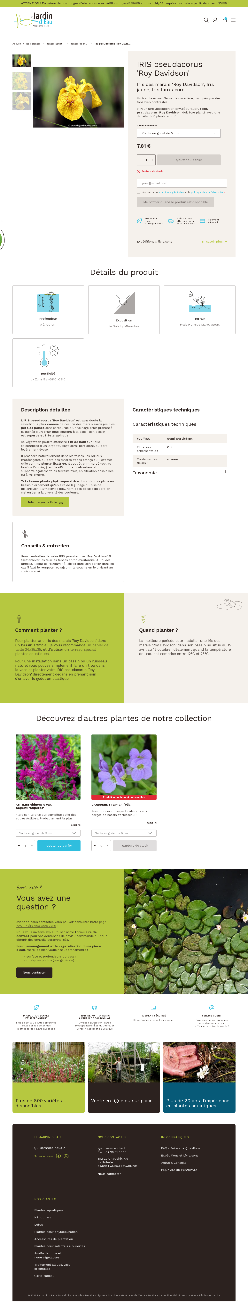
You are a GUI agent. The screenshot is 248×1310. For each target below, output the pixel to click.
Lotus (38, 1224)
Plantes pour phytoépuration (56, 1232)
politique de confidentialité (207, 192)
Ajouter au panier (189, 160)
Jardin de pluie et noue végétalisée (47, 1255)
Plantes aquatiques (48, 1210)
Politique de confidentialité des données (172, 1295)
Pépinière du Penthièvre (179, 1170)
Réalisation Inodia (209, 1295)
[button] (224, 20)
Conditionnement (147, 125)
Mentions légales (95, 1295)
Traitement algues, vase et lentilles (52, 1267)
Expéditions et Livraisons (179, 1155)
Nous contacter (109, 1174)
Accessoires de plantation (53, 1239)
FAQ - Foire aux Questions (180, 1148)
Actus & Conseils (173, 1163)
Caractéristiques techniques (164, 424)
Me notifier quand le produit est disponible (175, 202)
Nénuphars (42, 1217)
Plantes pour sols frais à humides (59, 1246)
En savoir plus (212, 241)
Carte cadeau (44, 1276)
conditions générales (171, 192)
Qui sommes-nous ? (49, 1148)
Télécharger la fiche (42, 502)
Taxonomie (145, 473)
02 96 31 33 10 (116, 1152)
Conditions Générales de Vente (126, 1295)
